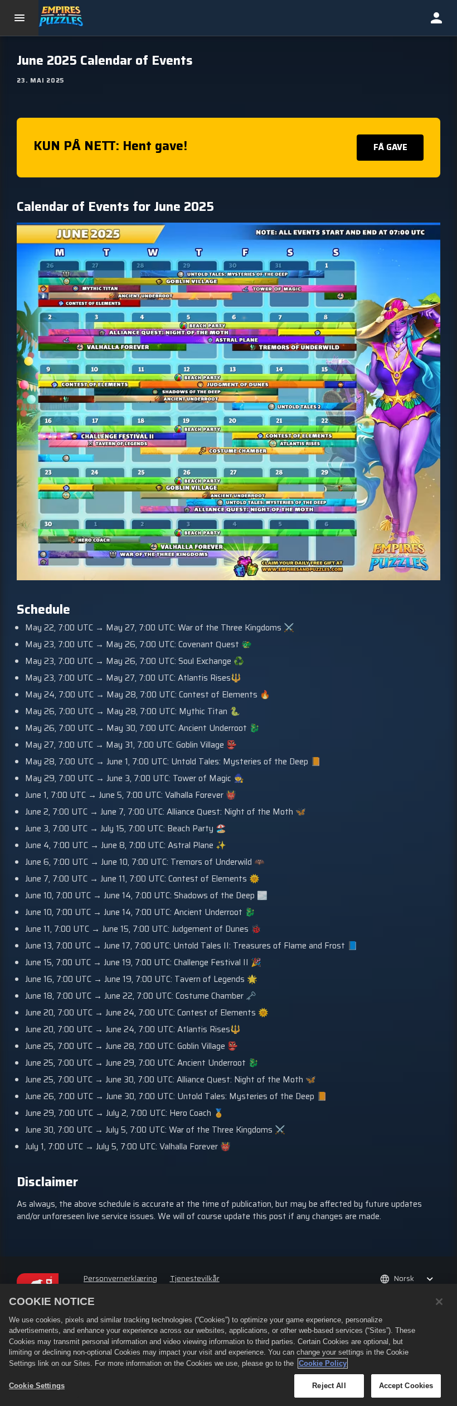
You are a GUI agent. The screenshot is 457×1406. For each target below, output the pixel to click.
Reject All (329, 1385)
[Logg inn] (436, 17)
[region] (228, 1345)
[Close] (439, 1301)
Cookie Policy (323, 1363)
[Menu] (19, 18)
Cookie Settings (37, 1385)
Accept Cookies (406, 1385)
